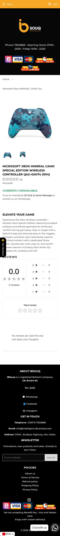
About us (30, 473)
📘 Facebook (30, 403)
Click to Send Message (39, 195)
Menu (10, 4)
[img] (10, 179)
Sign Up (51, 457)
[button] (42, 265)
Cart (55, 4)
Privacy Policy (30, 489)
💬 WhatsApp (30, 396)
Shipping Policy (30, 485)
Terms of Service (30, 477)
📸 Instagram (30, 410)
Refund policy (30, 481)
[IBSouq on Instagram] (29, 500)
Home (5, 79)
